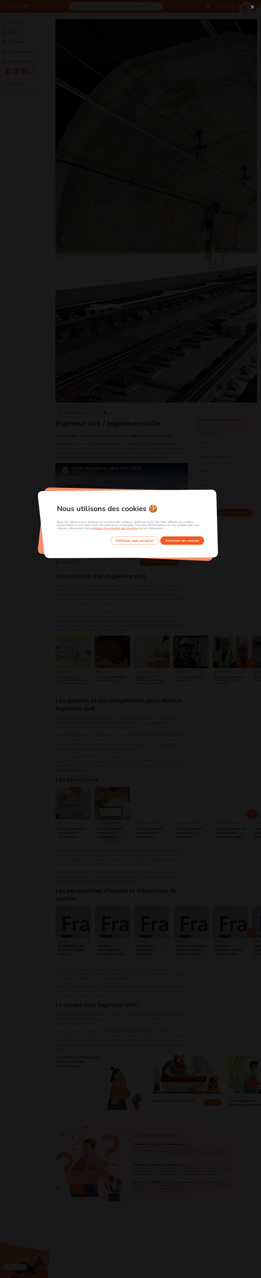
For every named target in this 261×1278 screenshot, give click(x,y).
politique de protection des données (115, 528)
